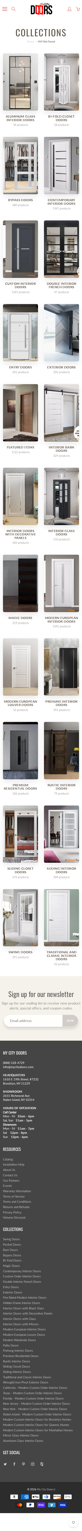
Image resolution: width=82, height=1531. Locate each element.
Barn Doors (10, 1250)
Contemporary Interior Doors (22, 1271)
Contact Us (10, 1175)
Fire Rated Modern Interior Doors (25, 1297)
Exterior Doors (12, 1292)
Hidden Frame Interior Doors (21, 1303)
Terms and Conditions (17, 1201)
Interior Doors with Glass (19, 1318)
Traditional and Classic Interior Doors (27, 1377)
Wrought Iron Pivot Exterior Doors (25, 1382)
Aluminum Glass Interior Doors (23, 1440)
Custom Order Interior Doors (22, 1276)
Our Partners (11, 1180)
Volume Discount (14, 1217)
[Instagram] (32, 1463)
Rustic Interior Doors (16, 1361)
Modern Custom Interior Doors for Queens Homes (36, 1425)
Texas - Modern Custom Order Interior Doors (32, 1393)
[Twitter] (5, 1463)
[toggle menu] (4, 9)
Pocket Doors (12, 1244)
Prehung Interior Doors (18, 1350)
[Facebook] (14, 1463)
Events (7, 1185)
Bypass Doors (12, 1255)
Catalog (8, 1159)
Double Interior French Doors (22, 1281)
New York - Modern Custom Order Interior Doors (35, 1409)
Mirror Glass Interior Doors (21, 1435)
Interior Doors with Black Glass (23, 1308)
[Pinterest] (23, 1463)
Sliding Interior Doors (17, 1372)
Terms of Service (14, 1196)
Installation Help (13, 1164)
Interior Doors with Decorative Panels (28, 1313)
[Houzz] (41, 1463)
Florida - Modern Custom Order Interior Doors (33, 1398)
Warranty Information (17, 1191)
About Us (9, 1170)
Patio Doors (11, 1345)
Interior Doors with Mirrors (21, 1324)
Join (70, 1020)
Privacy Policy (12, 1212)
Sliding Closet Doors (16, 1366)
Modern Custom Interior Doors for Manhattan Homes (38, 1430)
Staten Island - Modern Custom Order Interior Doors (37, 1414)
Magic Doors (11, 1265)
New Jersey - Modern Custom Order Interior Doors (36, 1403)
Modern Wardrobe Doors (19, 1340)
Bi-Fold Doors (12, 1260)
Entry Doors (11, 1287)
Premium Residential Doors (21, 1356)
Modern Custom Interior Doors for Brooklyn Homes (37, 1419)
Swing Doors (11, 1239)
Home (30, 41)
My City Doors (45, 1489)
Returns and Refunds (16, 1207)
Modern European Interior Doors (24, 1329)
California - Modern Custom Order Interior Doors (35, 1387)
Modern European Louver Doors (24, 1334)
